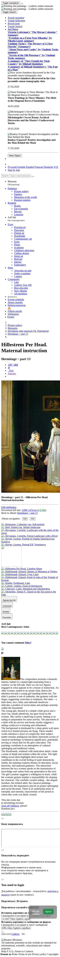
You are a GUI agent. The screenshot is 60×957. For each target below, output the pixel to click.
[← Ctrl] (23, 544)
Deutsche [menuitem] (48, 167)
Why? (28, 642)
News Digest (15, 155)
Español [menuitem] (30, 167)
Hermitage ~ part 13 (27, 513)
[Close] (33, 176)
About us (19, 951)
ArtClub (16, 219)
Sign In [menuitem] (11, 170)
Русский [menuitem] (12, 167)
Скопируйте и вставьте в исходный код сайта (26, 915)
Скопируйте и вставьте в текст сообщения (24, 924)
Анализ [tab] (12, 373)
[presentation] (33, 376)
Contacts (28, 951)
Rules (15, 954)
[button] (16, 17)
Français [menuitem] (39, 167)
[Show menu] (22, 3)
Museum (14, 183)
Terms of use (25, 954)
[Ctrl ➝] (21, 568)
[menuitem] (56, 167)
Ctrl (25, 519)
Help (4, 951)
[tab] (13, 364)
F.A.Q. (10, 951)
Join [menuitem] (18, 170)
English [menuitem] (21, 167)
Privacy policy (39, 954)
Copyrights (52, 954)
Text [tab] (10, 370)
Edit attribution (8, 507)
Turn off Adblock (10, 805)
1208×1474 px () (34, 510)
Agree (48, 911)
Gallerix (15, 934)
